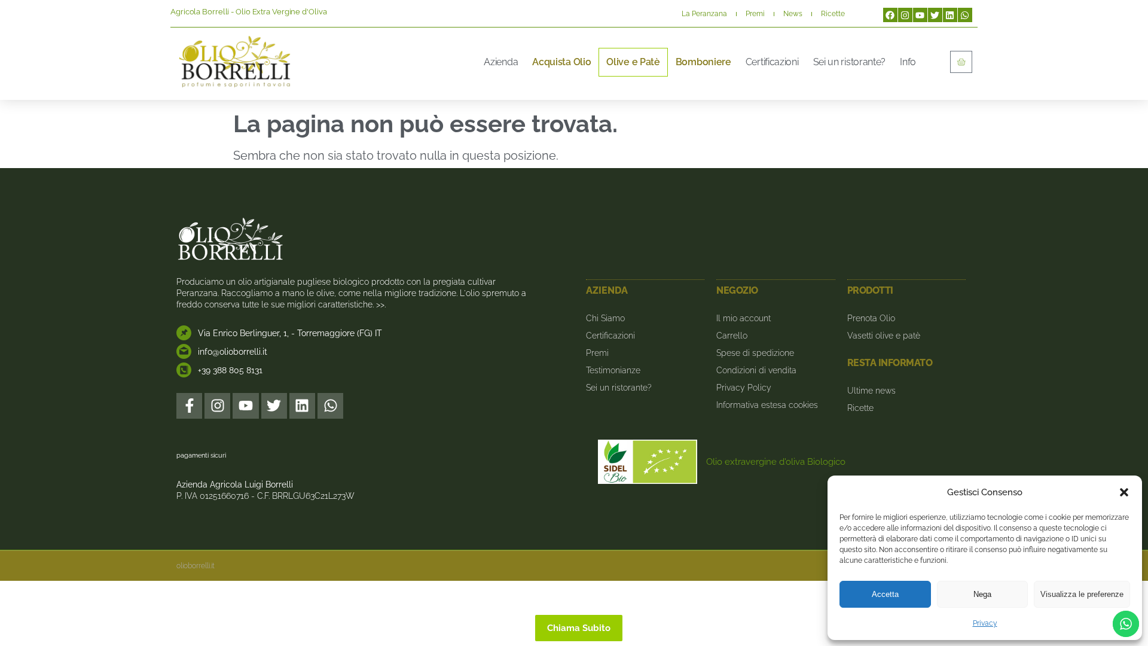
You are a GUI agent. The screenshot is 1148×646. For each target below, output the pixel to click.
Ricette (833, 14)
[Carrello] (961, 62)
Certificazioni (772, 62)
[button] (1124, 492)
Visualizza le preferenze (1081, 594)
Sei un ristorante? (849, 62)
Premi (755, 14)
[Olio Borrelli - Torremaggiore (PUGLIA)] (235, 61)
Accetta (885, 594)
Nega (982, 594)
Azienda (501, 62)
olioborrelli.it (195, 566)
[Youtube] (920, 15)
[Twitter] (935, 15)
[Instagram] (905, 15)
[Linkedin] (950, 15)
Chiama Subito (578, 628)
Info (908, 62)
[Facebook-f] (189, 406)
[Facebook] (890, 15)
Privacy (985, 623)
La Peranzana (704, 14)
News (792, 14)
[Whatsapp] (965, 15)
